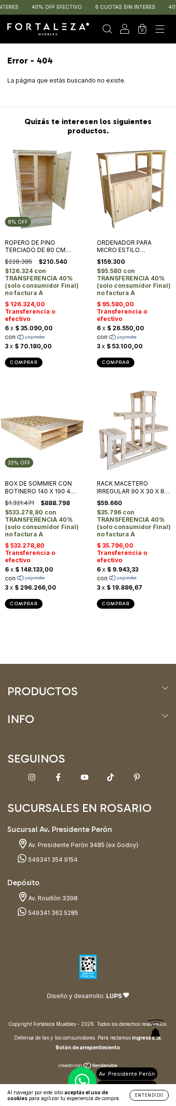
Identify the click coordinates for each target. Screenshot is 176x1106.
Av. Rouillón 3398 (52, 898)
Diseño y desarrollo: (84, 996)
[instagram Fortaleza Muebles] (32, 777)
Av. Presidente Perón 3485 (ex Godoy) (82, 845)
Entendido (149, 1095)
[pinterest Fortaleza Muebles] (137, 777)
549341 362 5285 (52, 912)
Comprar (24, 362)
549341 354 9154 (52, 859)
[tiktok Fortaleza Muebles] (111, 777)
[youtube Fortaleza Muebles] (85, 777)
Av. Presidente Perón (127, 1073)
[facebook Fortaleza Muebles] (58, 777)
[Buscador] (107, 30)
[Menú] (160, 30)
